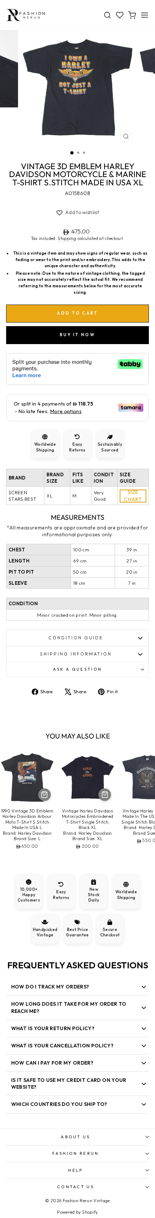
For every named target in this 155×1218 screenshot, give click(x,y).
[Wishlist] (120, 15)
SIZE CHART (133, 496)
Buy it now (77, 334)
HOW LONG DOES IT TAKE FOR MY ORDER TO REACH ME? (69, 1007)
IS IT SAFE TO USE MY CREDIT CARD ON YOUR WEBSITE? (69, 1083)
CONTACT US (75, 1186)
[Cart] (132, 15)
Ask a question (77, 669)
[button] (77, 212)
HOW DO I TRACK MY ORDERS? (50, 986)
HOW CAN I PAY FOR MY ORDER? (52, 1063)
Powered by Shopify (77, 1212)
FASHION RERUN (75, 1153)
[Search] (107, 15)
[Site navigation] (144, 15)
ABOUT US (75, 1136)
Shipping (67, 238)
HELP (75, 1170)
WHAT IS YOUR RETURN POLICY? (52, 1028)
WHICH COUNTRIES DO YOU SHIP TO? (59, 1104)
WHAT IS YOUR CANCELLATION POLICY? (62, 1045)
